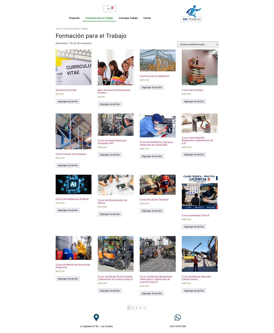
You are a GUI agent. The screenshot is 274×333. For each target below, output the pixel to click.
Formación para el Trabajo (99, 18)
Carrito (147, 18)
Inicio (58, 28)
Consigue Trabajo (128, 18)
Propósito (74, 18)
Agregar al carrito (68, 101)
